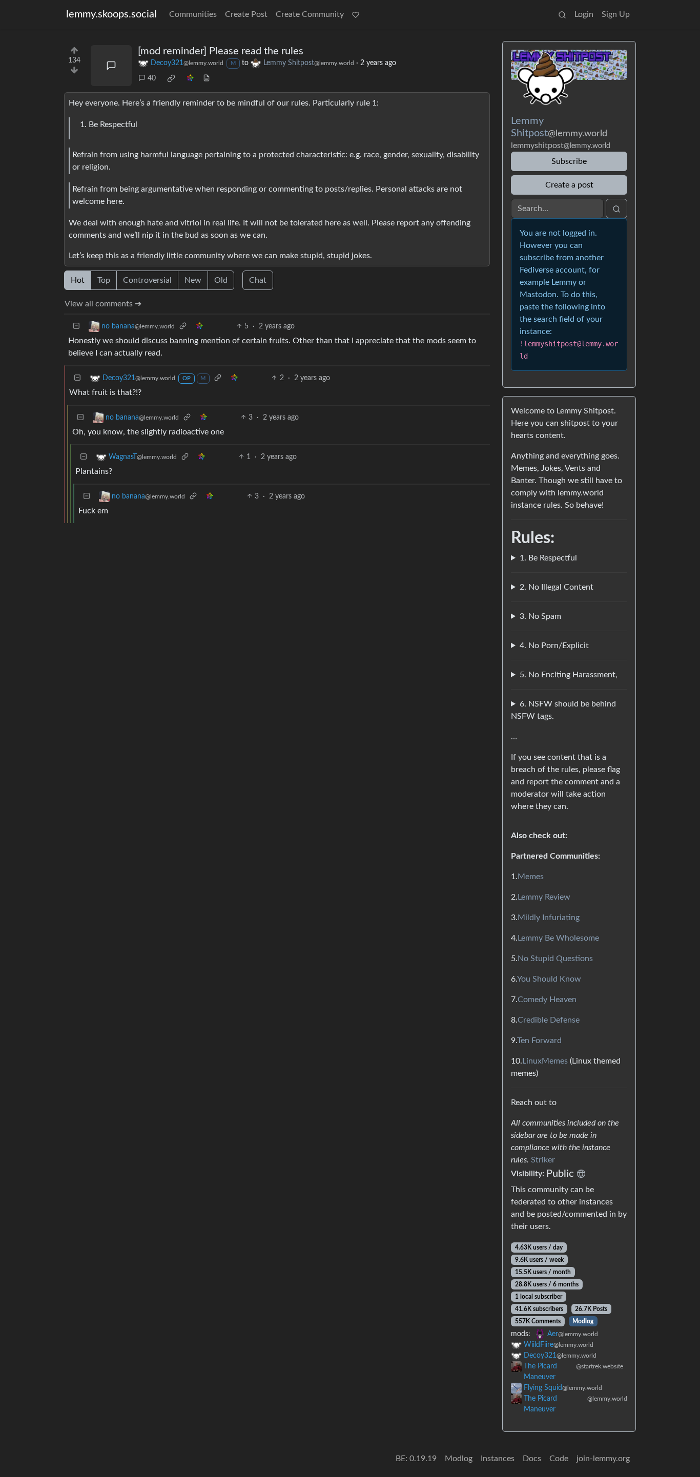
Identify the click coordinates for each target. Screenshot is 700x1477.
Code (558, 1458)
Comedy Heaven (547, 999)
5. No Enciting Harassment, (568, 675)
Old (221, 280)
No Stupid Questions (555, 958)
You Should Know (549, 979)
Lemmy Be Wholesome (558, 938)
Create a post (569, 185)
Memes (531, 876)
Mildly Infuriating (549, 917)
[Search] (562, 14)
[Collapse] (76, 327)
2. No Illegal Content (556, 587)
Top (103, 280)
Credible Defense (549, 1020)
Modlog (582, 1321)
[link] (171, 78)
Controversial (147, 280)
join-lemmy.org (603, 1458)
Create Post (246, 14)
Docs (532, 1458)
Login (583, 14)
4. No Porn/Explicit (554, 645)
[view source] (206, 79)
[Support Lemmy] (355, 14)
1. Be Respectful (548, 558)
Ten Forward (539, 1040)
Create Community (310, 14)
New (192, 280)
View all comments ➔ (103, 304)
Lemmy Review (544, 897)
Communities (193, 14)
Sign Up (616, 14)
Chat (257, 280)
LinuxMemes (545, 1061)
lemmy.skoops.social (111, 14)
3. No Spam (540, 616)
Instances (497, 1458)
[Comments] (111, 65)
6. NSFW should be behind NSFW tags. (563, 710)
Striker (543, 1160)
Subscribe (569, 161)
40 (152, 78)
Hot (78, 280)
